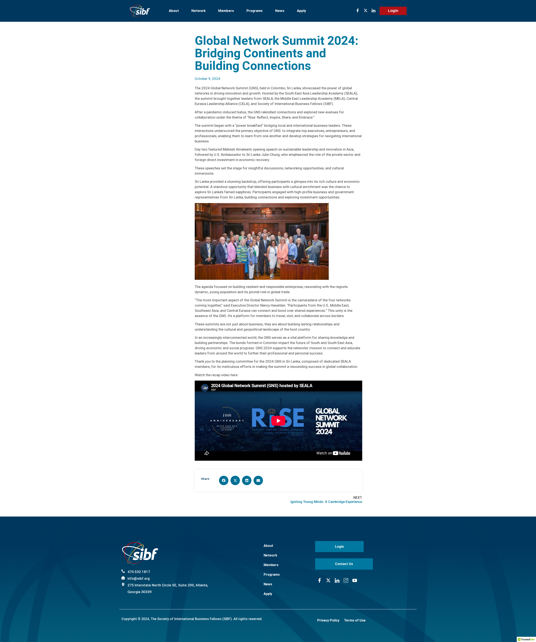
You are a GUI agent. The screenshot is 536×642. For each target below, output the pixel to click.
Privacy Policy (328, 620)
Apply (301, 11)
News (279, 11)
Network (198, 11)
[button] (223, 480)
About (174, 11)
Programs (254, 11)
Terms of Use (355, 620)
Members (226, 11)
